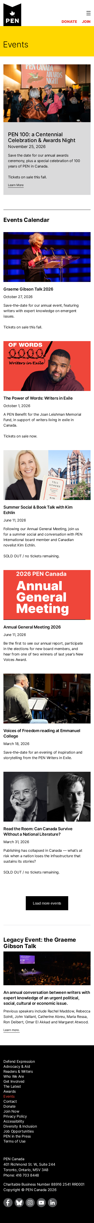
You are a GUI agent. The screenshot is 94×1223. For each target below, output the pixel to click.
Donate (69, 21)
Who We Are (13, 1076)
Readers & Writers (18, 1071)
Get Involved (13, 1081)
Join (86, 21)
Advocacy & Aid (16, 1066)
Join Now (11, 1111)
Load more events (47, 903)
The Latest (12, 1086)
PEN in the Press (17, 1136)
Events (9, 1096)
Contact (10, 1101)
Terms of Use (14, 1141)
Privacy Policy (15, 1116)
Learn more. (11, 1030)
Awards (9, 1091)
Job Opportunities (18, 1131)
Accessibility (13, 1121)
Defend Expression (19, 1061)
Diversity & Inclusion (20, 1126)
